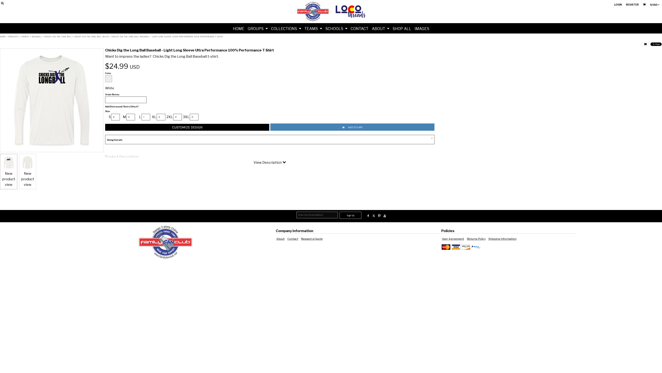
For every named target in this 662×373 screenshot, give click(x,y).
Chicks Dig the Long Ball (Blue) (91, 37)
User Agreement (453, 239)
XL (154, 117)
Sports (25, 37)
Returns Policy (476, 239)
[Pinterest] (379, 215)
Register (632, 4)
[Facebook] (368, 215)
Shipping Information (502, 239)
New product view (8, 179)
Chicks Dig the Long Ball (58, 37)
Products (13, 37)
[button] (257, 28)
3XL (186, 117)
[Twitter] (373, 215)
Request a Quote (312, 239)
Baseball (37, 37)
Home (3, 37)
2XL (169, 117)
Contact (292, 239)
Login (618, 4)
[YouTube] (384, 215)
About (280, 239)
